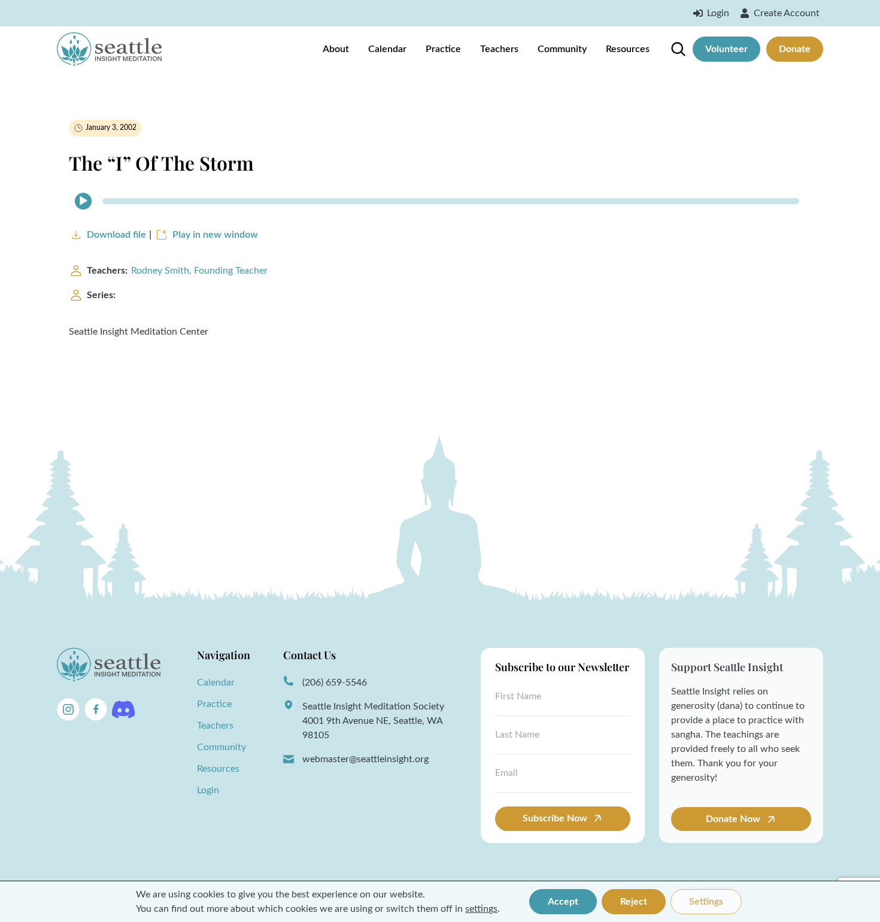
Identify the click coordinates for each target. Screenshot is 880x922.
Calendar (387, 49)
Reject (633, 901)
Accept (563, 901)
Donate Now (734, 819)
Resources (628, 49)
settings (481, 909)
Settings (706, 901)
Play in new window (215, 234)
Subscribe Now (555, 818)
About (336, 49)
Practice (443, 49)
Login (208, 790)
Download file (116, 234)
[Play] (83, 201)
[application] (440, 201)
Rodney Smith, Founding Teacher (199, 270)
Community (562, 49)
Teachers (499, 49)
